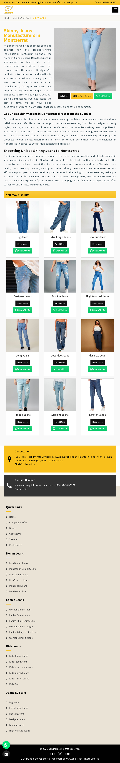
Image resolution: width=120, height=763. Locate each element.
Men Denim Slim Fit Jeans (22, 569)
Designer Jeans (17, 719)
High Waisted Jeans (19, 730)
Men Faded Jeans (18, 586)
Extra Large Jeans (18, 708)
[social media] (52, 754)
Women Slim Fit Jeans (21, 638)
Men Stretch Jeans (19, 580)
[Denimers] (10, 9)
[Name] (115, 10)
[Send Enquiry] (85, 59)
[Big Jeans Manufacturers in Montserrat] (22, 217)
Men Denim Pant (18, 591)
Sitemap (13, 539)
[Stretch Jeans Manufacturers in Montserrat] (97, 395)
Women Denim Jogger (21, 626)
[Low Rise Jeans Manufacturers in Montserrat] (60, 335)
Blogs (12, 528)
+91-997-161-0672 (107, 2)
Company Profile (18, 522)
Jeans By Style (21, 17)
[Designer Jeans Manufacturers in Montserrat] (22, 276)
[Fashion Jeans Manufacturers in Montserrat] (60, 276)
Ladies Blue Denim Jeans (22, 621)
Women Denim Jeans (20, 609)
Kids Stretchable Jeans (21, 667)
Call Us (65, 96)
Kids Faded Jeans (18, 661)
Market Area (15, 545)
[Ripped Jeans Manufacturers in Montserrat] (22, 395)
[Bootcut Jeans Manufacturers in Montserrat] (97, 217)
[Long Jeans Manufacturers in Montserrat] (22, 335)
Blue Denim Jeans (18, 574)
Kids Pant (14, 684)
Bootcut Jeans (16, 714)
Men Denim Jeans (18, 563)
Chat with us (104, 96)
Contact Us (21, 489)
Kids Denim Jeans (18, 656)
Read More (23, 244)
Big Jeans (14, 702)
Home (6, 17)
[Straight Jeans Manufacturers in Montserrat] (60, 395)
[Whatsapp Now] (6, 745)
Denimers (53, 748)
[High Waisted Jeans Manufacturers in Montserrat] (97, 276)
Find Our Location (25, 464)
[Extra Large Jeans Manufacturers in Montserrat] (60, 217)
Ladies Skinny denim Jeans (23, 632)
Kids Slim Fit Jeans (19, 678)
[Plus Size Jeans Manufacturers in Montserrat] (97, 335)
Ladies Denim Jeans (19, 615)
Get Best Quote (83, 96)
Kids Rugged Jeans (19, 673)
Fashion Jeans (16, 725)
